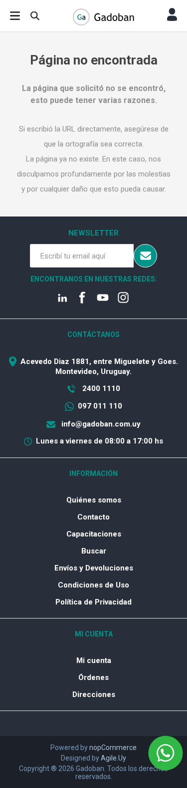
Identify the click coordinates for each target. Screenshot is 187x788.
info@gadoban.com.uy (100, 424)
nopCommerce (113, 748)
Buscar (93, 551)
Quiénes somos (93, 500)
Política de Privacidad (93, 602)
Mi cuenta (93, 660)
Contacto (93, 517)
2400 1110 (100, 388)
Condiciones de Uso (93, 585)
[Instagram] (124, 298)
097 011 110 (100, 406)
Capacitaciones (93, 534)
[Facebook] (83, 298)
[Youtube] (104, 298)
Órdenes (93, 677)
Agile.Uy (113, 758)
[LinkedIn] (63, 298)
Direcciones (93, 694)
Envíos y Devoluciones (93, 568)
